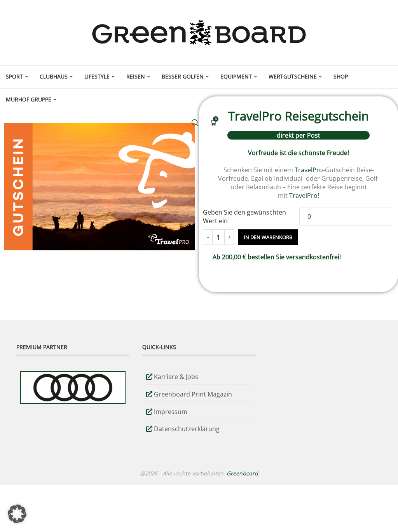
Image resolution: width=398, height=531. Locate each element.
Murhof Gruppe (28, 99)
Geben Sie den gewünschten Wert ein (244, 216)
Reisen (135, 76)
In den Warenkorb (268, 237)
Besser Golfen (183, 76)
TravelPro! (304, 195)
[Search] (195, 123)
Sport (14, 76)
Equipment (236, 76)
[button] (17, 514)
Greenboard (242, 473)
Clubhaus (54, 76)
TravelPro (309, 170)
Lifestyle (97, 76)
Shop (340, 76)
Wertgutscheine (293, 76)
